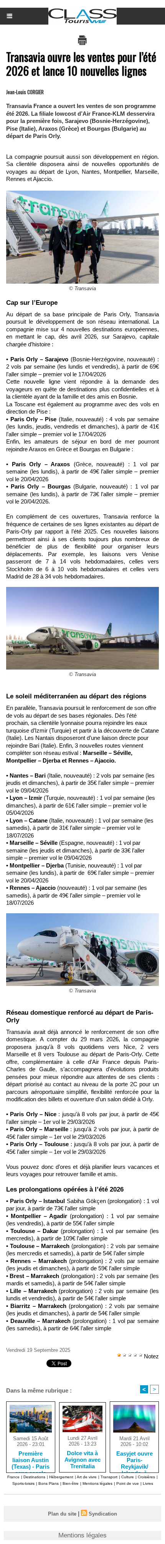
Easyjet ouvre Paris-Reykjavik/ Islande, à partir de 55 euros (134, 1459)
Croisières (146, 1477)
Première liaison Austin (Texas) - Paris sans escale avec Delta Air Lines (31, 1459)
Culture (127, 1477)
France (13, 1477)
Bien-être (71, 1483)
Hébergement (61, 1477)
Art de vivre (87, 1477)
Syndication (103, 1514)
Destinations (34, 1477)
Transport (109, 1477)
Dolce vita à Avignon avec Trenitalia (82, 1459)
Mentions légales (97, 1483)
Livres (148, 1483)
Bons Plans (48, 1483)
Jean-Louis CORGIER (25, 92)
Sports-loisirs (23, 1483)
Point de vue (127, 1483)
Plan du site (62, 1514)
